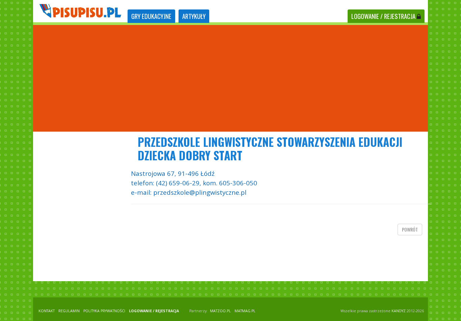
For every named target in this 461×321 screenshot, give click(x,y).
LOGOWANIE (383, 16)
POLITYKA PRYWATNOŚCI (104, 311)
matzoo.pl (220, 311)
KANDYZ (398, 311)
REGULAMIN (69, 311)
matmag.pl (245, 311)
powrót (410, 229)
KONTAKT (46, 311)
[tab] (151, 16)
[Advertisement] (230, 78)
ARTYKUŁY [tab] (194, 16)
